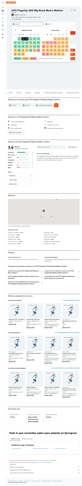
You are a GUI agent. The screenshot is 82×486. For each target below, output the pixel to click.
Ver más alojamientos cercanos (71, 300)
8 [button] (19, 42)
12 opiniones (22, 15)
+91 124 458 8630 (16, 19)
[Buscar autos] (3, 14)
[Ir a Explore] (3, 18)
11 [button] (30, 42)
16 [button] (23, 46)
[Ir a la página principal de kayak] (11, 2)
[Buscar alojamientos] (3, 10)
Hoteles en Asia (27, 481)
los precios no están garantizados (44, 462)
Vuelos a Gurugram (16, 448)
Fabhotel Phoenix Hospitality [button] (52, 319)
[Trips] (3, 29)
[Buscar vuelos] (3, 7)
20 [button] (38, 46)
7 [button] (15, 42)
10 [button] (27, 42)
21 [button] (15, 50)
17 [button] (26, 46)
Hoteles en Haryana (46, 481)
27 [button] (38, 50)
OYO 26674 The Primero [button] (50, 353)
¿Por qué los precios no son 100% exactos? (22, 473)
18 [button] (30, 46)
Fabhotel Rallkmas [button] (31, 387)
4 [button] (30, 39)
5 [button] (34, 39)
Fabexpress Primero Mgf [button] (68, 353)
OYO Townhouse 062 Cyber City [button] (69, 321)
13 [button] (38, 42)
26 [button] (34, 50)
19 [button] (34, 46)
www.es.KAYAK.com (12, 481)
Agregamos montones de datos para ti (20, 470)
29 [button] (19, 54)
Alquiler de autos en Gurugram (40, 448)
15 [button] (19, 46)
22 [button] (19, 50)
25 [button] (30, 50)
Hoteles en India (36, 481)
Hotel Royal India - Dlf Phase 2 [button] (17, 319)
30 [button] (23, 54)
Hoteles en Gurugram (60, 448)
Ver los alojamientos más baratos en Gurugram (67, 332)
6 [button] (38, 39)
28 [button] (15, 54)
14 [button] (15, 46)
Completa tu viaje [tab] (15, 439)
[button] (2, 2)
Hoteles (20, 481)
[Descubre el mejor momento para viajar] (3, 25)
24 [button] (27, 50)
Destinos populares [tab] (27, 439)
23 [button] (23, 50)
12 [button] (34, 42)
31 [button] (63, 54)
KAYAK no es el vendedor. (17, 467)
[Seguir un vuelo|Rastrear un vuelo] (3, 21)
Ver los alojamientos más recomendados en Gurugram (65, 368)
